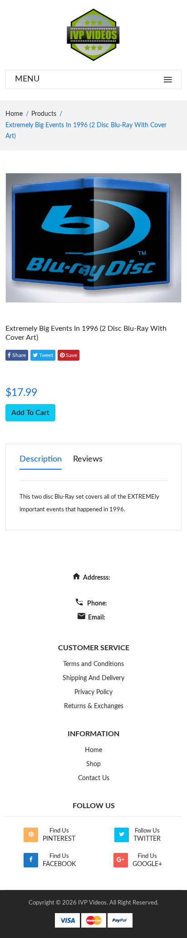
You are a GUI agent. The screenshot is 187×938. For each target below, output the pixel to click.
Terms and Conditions (93, 664)
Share (18, 355)
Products (43, 114)
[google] (120, 860)
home (14, 114)
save (70, 355)
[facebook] (31, 860)
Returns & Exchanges (93, 706)
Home (93, 750)
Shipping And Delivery (93, 678)
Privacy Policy (93, 692)
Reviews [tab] (88, 459)
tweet (45, 355)
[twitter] (121, 835)
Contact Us (93, 778)
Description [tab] (41, 459)
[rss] (31, 835)
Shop (93, 764)
